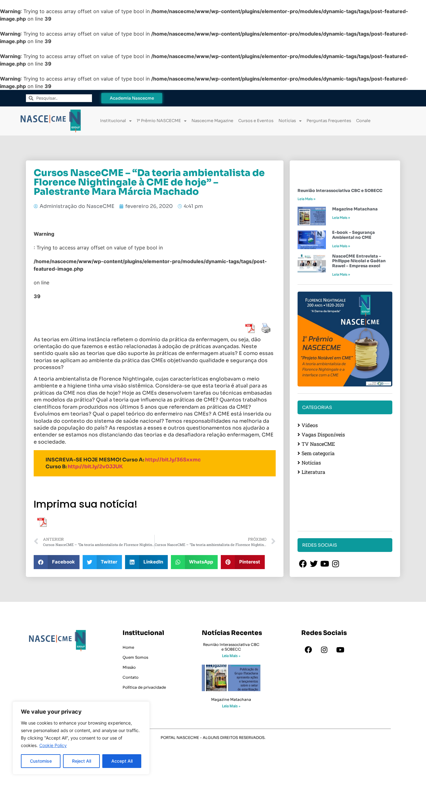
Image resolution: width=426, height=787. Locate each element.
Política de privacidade (144, 687)
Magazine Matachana (355, 209)
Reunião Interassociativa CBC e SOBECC (340, 190)
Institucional (113, 120)
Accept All (122, 761)
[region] (81, 738)
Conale (363, 120)
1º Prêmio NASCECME (159, 120)
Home (128, 647)
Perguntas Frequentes (329, 120)
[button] (57, 562)
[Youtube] (340, 649)
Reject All (81, 761)
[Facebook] (308, 649)
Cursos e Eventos (256, 120)
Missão (129, 667)
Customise (41, 761)
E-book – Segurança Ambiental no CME (353, 235)
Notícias (287, 120)
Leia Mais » (306, 199)
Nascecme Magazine (212, 120)
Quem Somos (135, 657)
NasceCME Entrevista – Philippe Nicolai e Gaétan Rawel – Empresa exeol (359, 260)
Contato (130, 677)
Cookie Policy (53, 745)
